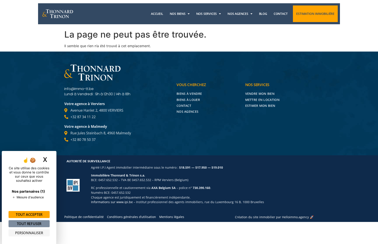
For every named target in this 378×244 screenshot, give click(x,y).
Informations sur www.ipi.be (112, 202)
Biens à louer (188, 100)
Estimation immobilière (315, 14)
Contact (281, 14)
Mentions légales (171, 217)
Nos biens (178, 14)
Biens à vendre (189, 93)
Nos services (206, 14)
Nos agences (238, 14)
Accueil (157, 14)
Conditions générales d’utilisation (131, 217)
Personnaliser (29, 232)
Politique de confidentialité (84, 217)
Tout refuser (29, 223)
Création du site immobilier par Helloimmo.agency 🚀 (274, 217)
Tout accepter (29, 214)
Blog (263, 14)
